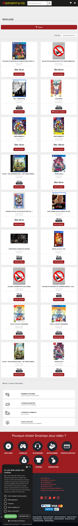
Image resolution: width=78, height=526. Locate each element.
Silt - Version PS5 (19, 99)
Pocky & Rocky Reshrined (19, 324)
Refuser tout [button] (24, 516)
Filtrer (40, 27)
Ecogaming (46, 478)
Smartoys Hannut (72, 517)
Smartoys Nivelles (59, 519)
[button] (17, 521)
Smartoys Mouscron (37, 519)
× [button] (29, 467)
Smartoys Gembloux (60, 517)
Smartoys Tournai (70, 519)
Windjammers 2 (19, 136)
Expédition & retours (48, 480)
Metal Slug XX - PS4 (58, 249)
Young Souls (58, 174)
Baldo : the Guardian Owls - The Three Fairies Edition (20, 174)
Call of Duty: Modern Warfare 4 (52, 488)
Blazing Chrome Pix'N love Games (19, 286)
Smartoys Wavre (49, 520)
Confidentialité (46, 482)
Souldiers (58, 99)
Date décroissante (69, 35)
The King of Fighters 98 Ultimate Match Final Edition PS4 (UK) (23, 61)
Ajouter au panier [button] (59, 112)
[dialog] (17, 494)
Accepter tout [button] (10, 516)
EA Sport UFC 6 (47, 486)
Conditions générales (49, 484)
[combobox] (27, 467)
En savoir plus (21, 492)
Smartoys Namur (48, 519)
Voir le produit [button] (19, 74)
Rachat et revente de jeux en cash (53, 490)
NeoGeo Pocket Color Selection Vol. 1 (19, 211)
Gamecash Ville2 (37, 517)
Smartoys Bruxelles (48, 517)
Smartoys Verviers (38, 520)
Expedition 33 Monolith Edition (19, 249)
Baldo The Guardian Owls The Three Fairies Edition (59, 61)
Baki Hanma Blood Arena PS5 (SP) (58, 211)
